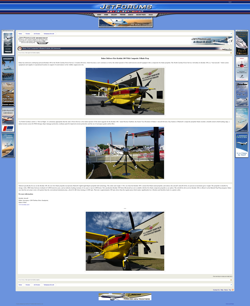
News (99, 15)
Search (130, 15)
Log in (230, 2)
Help (222, 290)
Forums (122, 15)
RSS (232, 289)
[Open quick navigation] (231, 33)
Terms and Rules (230, 303)
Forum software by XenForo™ (29, 303)
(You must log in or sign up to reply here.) (222, 276)
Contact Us (216, 290)
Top (230, 290)
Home (106, 15)
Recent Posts (141, 15)
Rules (151, 15)
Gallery (114, 15)
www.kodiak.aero (24, 204)
